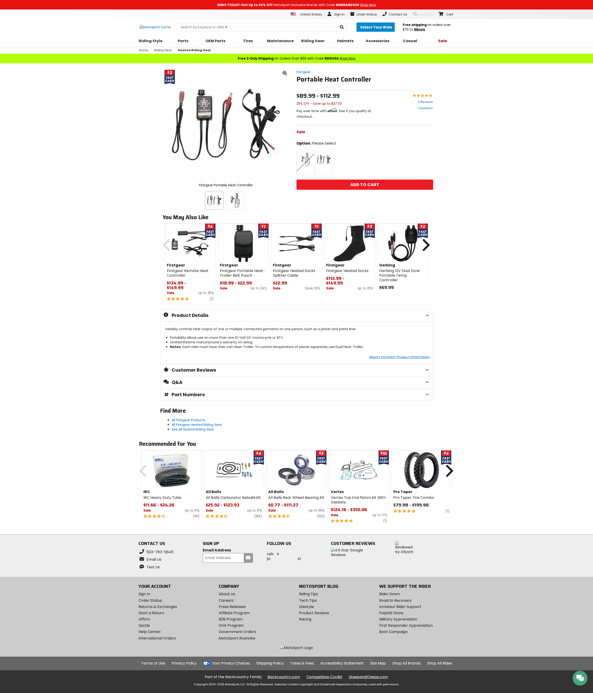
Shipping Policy (270, 663)
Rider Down (389, 594)
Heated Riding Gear (194, 50)
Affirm (144, 619)
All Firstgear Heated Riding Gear (197, 424)
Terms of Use (153, 663)
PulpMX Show (391, 613)
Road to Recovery (395, 600)
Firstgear (303, 72)
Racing (305, 619)
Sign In (144, 594)
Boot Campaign (393, 631)
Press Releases (232, 606)
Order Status (150, 600)
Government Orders (237, 631)
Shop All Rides (439, 663)
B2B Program (231, 619)
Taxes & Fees (302, 663)
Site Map (378, 663)
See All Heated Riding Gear (193, 429)
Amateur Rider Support (400, 606)
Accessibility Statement (342, 663)
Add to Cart (364, 184)
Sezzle (144, 625)
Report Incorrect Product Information (399, 357)
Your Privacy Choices (231, 663)
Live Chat (425, 14)
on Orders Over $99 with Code (296, 58)
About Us (227, 594)
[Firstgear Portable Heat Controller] (214, 200)
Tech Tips (308, 600)
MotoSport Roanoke (237, 638)
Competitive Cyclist (324, 677)
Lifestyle (306, 606)
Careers (226, 600)
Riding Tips (308, 594)
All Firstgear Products (188, 420)
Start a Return (151, 613)
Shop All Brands (406, 663)
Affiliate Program (234, 613)
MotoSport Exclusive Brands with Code (296, 5)
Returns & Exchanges (158, 606)
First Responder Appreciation (406, 625)
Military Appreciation (398, 619)
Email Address (217, 550)
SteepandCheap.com (368, 677)
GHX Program (231, 625)
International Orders (157, 638)
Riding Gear (163, 50)
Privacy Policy (184, 663)
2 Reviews (425, 102)
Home (143, 50)
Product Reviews (314, 613)
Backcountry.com (284, 677)
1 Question (425, 108)
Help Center (150, 631)
